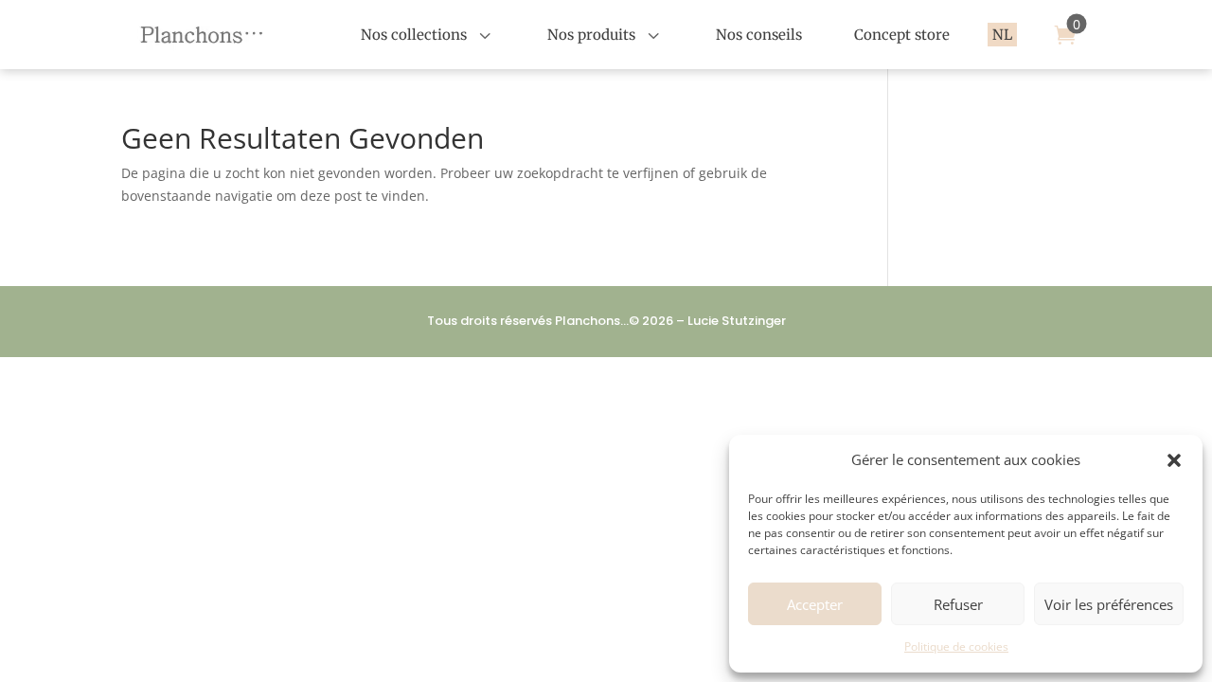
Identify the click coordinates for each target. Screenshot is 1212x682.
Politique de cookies (956, 646)
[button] (1174, 460)
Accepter (815, 604)
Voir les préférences (1108, 604)
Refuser (958, 604)
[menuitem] (428, 34)
